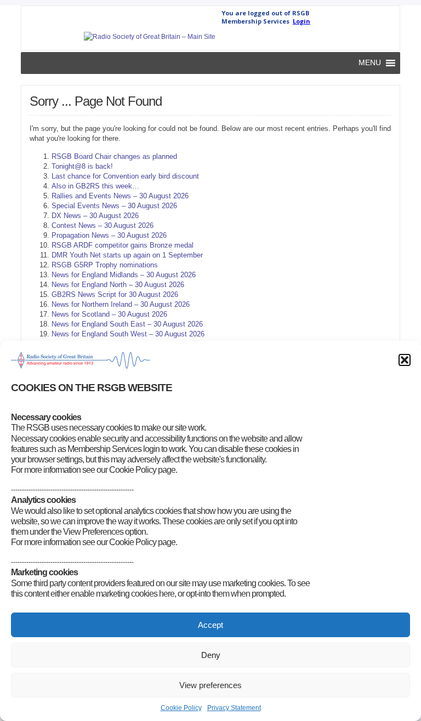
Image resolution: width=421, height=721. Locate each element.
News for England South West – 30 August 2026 (128, 334)
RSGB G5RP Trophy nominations (105, 265)
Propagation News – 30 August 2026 (109, 235)
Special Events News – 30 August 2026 (114, 206)
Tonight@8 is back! (82, 166)
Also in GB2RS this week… (95, 186)
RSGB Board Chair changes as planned (114, 156)
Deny (210, 655)
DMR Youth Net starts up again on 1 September (127, 255)
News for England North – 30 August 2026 (118, 285)
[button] (404, 359)
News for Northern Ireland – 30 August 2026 (121, 304)
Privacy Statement (234, 708)
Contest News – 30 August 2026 (102, 225)
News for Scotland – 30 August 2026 (109, 314)
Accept (210, 625)
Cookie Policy (181, 708)
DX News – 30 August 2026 (95, 215)
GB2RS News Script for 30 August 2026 (115, 294)
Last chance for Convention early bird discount (125, 176)
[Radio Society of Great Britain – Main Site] (149, 37)
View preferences (210, 685)
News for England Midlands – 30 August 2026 (124, 275)
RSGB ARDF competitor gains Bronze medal (123, 245)
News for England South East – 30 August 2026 (127, 324)
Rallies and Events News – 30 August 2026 (120, 196)
